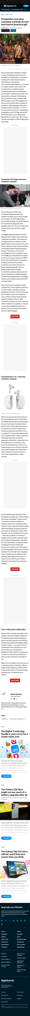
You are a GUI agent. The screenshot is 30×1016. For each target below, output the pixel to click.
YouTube (13, 920)
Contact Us (4, 956)
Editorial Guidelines (6, 962)
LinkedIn (25, 920)
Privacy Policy (20, 992)
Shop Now (15, 680)
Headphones (4, 718)
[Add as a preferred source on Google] (5, 30)
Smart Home (4, 942)
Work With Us (4, 995)
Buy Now (15, 316)
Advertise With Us (5, 959)
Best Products (20, 942)
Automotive (4, 947)
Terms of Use (4, 1001)
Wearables (20, 934)
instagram (11, 698)
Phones (3, 931)
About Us (3, 953)
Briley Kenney (5, 28)
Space (18, 937)
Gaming (3, 937)
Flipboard (2, 924)
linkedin (14, 698)
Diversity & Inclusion (6, 998)
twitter (17, 698)
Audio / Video (4, 939)
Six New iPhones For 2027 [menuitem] (17, 9)
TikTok (17, 920)
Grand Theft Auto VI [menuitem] (5, 9)
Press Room (20, 995)
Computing (4, 934)
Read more (6, 776)
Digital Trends (8, 8)
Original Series (20, 947)
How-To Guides (21, 944)
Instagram (6, 920)
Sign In (26, 6)
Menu (1, 6)
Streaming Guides (21, 939)
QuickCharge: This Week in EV (17, 718)
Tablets (19, 931)
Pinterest (21, 920)
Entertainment (5, 944)
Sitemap (19, 998)
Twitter (9, 920)
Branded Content (21, 958)
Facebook (2, 920)
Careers (3, 992)
